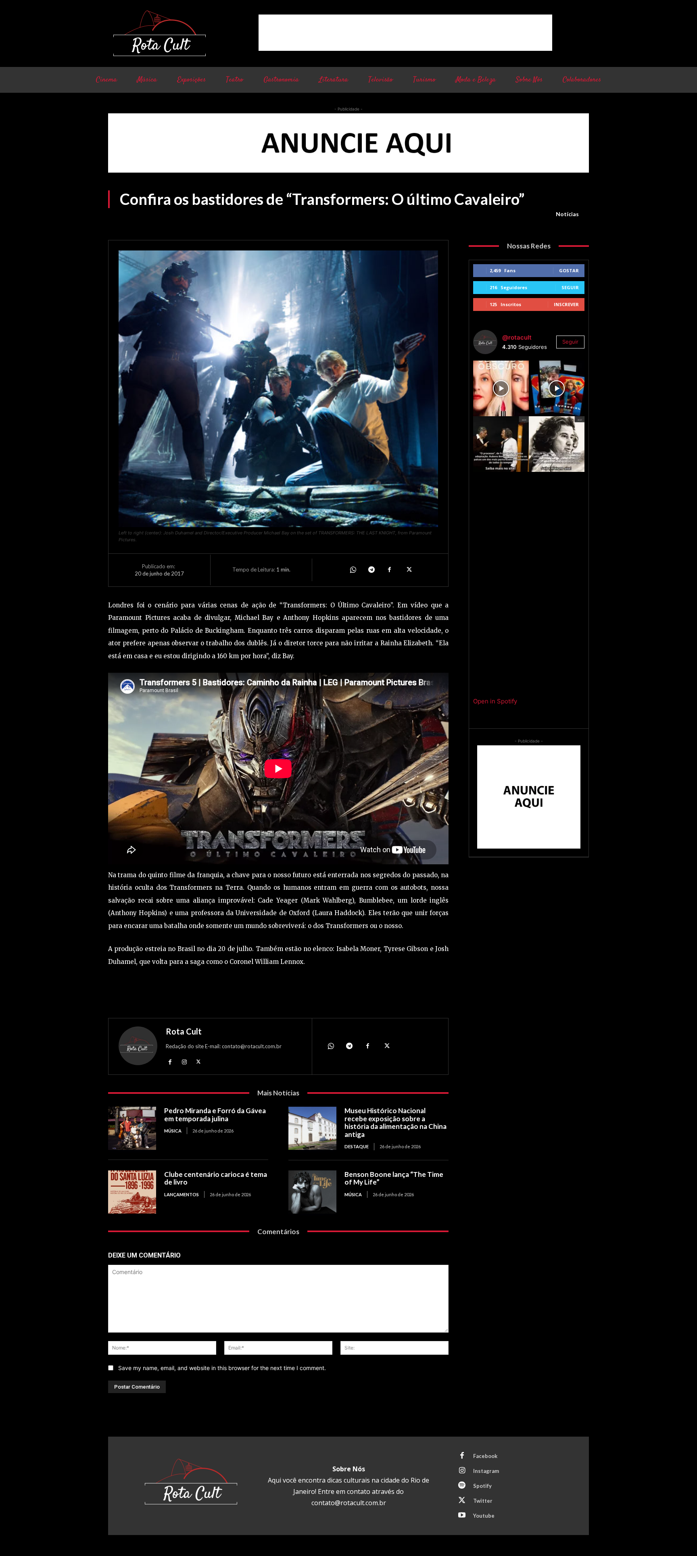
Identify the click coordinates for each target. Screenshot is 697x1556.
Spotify (482, 1486)
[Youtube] (462, 1515)
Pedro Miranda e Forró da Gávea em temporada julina (215, 1114)
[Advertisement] (405, 33)
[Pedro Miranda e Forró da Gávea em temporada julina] (132, 1128)
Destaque (356, 1146)
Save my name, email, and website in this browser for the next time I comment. (222, 1367)
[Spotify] (462, 1486)
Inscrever (566, 304)
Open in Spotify (495, 701)
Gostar (569, 270)
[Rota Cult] (138, 1047)
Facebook (485, 1456)
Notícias (567, 214)
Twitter (482, 1501)
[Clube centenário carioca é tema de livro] (132, 1192)
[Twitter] (408, 570)
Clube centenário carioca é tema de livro (215, 1178)
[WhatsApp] (352, 570)
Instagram (486, 1471)
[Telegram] (371, 570)
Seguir (570, 287)
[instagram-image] (501, 388)
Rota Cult (184, 1031)
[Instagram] (184, 1061)
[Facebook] (390, 570)
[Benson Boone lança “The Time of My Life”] (312, 1192)
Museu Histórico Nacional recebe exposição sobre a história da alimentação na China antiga (395, 1122)
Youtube (484, 1515)
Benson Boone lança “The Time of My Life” (393, 1178)
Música (173, 1130)
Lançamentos (181, 1194)
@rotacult (517, 337)
